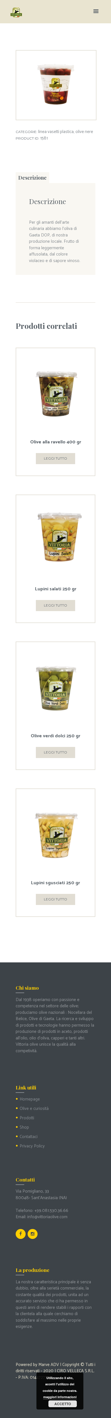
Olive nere (84, 131)
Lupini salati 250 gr (55, 589)
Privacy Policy (32, 1146)
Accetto (62, 1403)
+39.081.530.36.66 (51, 1210)
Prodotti (27, 1118)
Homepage (30, 1099)
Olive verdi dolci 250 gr (55, 736)
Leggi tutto (55, 458)
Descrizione (32, 177)
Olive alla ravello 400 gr (55, 442)
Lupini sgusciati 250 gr (55, 883)
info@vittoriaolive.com (47, 1216)
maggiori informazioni (60, 1397)
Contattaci (29, 1136)
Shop (24, 1127)
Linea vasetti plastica (56, 131)
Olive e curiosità (34, 1108)
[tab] (32, 177)
